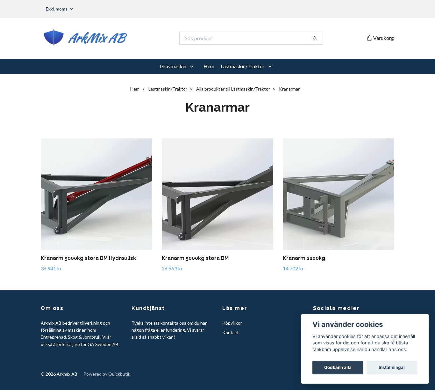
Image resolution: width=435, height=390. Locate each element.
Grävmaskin (173, 66)
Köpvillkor (232, 323)
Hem (208, 66)
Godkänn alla (338, 367)
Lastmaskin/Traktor (243, 66)
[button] (193, 66)
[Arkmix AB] (129, 38)
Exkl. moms (57, 8)
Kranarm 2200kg (304, 258)
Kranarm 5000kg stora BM (195, 258)
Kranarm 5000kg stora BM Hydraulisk (88, 258)
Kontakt (230, 332)
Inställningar (392, 367)
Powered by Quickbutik (106, 374)
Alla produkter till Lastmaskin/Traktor (233, 89)
